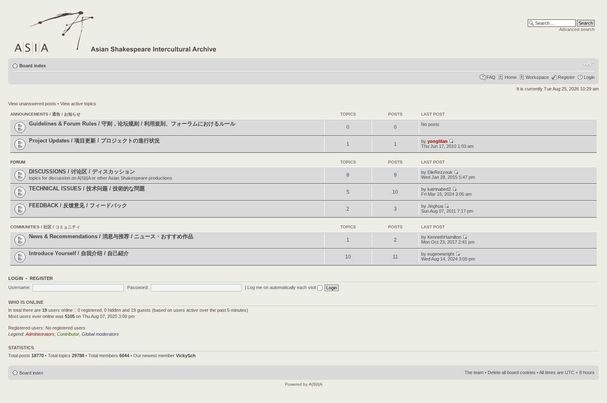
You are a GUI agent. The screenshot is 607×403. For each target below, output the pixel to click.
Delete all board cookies (512, 372)
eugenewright (440, 253)
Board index (32, 65)
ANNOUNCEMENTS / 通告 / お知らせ (45, 114)
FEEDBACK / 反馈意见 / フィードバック (78, 205)
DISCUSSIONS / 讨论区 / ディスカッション (82, 171)
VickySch (186, 355)
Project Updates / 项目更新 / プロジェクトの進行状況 (94, 140)
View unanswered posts (32, 103)
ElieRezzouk (440, 172)
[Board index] (115, 31)
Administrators (40, 334)
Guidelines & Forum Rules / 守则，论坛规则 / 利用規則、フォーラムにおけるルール (132, 124)
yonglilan (437, 141)
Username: (19, 287)
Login (589, 77)
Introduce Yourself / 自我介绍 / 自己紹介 (79, 253)
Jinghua (435, 206)
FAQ (491, 77)
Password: (138, 287)
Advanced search (577, 29)
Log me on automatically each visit (282, 287)
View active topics (78, 103)
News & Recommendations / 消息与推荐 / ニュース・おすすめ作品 (111, 236)
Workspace (537, 77)
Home (511, 77)
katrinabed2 (439, 189)
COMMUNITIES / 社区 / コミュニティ (45, 227)
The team (474, 372)
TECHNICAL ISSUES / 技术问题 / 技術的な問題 (87, 188)
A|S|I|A (315, 384)
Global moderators (100, 334)
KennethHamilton (444, 237)
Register (566, 77)
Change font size (589, 64)
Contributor (68, 334)
